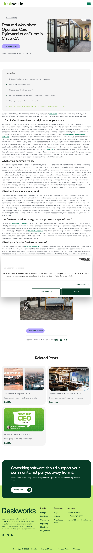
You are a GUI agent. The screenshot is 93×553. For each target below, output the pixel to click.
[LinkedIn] (56, 339)
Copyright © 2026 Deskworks (25, 549)
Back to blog (11, 18)
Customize (45, 292)
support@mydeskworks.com (79, 520)
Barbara (49, 149)
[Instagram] (61, 339)
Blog (55, 512)
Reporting (44, 523)
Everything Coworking (19, 223)
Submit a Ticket (73, 512)
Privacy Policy (64, 549)
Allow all (75, 292)
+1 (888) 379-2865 (75, 516)
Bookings (44, 516)
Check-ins (44, 520)
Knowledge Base (58, 521)
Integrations (45, 531)
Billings (43, 512)
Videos (57, 516)
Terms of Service (47, 549)
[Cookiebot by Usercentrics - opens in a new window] (80, 259)
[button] (89, 3)
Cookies (76, 549)
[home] (13, 3)
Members (44, 527)
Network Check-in (35, 231)
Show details (80, 284)
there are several (32, 246)
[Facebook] (65, 339)
